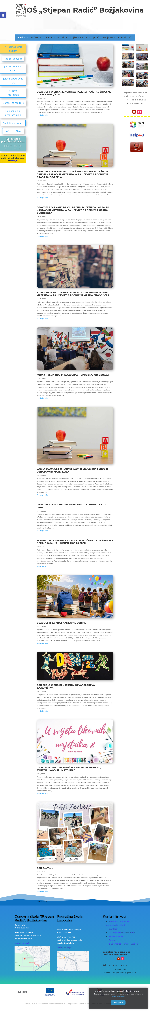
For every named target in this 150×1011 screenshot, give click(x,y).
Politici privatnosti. (118, 996)
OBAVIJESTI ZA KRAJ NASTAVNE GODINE (61, 623)
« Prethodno (42, 901)
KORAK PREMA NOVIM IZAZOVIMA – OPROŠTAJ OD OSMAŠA (73, 375)
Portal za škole (116, 936)
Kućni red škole (13, 131)
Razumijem (118, 1002)
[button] (3, 15)
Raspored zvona (13, 58)
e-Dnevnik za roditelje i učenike (123, 944)
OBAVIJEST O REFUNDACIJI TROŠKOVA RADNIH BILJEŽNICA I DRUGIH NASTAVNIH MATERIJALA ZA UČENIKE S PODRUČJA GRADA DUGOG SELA (73, 174)
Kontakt (123, 37)
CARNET (113, 929)
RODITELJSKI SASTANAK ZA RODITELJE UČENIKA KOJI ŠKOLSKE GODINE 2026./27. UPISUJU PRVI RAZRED (75, 542)
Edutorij (112, 940)
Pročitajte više (42, 115)
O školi (35, 37)
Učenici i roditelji (54, 37)
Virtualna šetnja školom (13, 48)
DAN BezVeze (45, 868)
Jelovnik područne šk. (13, 80)
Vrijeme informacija (13, 92)
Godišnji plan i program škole (13, 112)
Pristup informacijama (99, 37)
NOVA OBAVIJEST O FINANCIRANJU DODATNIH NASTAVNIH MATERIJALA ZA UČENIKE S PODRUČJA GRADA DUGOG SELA (73, 294)
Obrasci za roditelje (13, 102)
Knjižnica (75, 37)
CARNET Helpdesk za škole (122, 933)
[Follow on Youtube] (134, 112)
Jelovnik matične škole (13, 68)
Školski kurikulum (13, 123)
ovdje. (14, 160)
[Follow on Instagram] (139, 112)
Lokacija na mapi (22, 943)
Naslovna (23, 37)
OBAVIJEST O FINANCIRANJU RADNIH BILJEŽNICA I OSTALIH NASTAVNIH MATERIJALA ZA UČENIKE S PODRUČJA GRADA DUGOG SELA (73, 210)
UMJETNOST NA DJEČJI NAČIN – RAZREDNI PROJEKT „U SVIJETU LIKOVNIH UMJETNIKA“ (70, 769)
